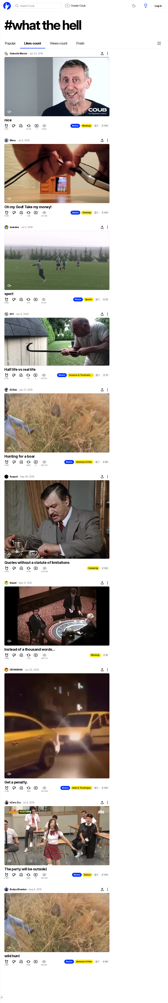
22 (105, 299)
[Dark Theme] (133, 5)
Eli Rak (13, 390)
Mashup (86, 125)
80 (105, 462)
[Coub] (7, 6)
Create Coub (78, 5)
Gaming (87, 212)
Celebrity (93, 568)
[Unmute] (9, 112)
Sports (88, 299)
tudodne (14, 227)
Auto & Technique (81, 788)
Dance (87, 874)
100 (105, 125)
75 (105, 375)
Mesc (13, 140)
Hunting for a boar (19, 456)
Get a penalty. (16, 782)
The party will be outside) (25, 869)
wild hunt (12, 956)
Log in (158, 5)
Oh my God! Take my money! (28, 207)
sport (8, 294)
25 (105, 655)
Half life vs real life (19, 369)
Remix (75, 125)
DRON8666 (16, 670)
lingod (13, 583)
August (14, 476)
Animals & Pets (84, 462)
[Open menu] (1, 997)
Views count (58, 43)
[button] (160, 43)
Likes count (32, 43)
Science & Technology (80, 375)
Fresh (80, 43)
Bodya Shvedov (18, 889)
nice (7, 120)
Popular (10, 43)
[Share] (102, 53)
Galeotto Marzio (18, 53)
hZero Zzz (15, 802)
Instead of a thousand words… (29, 649)
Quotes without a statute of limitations (36, 562)
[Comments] (21, 126)
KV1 (12, 314)
